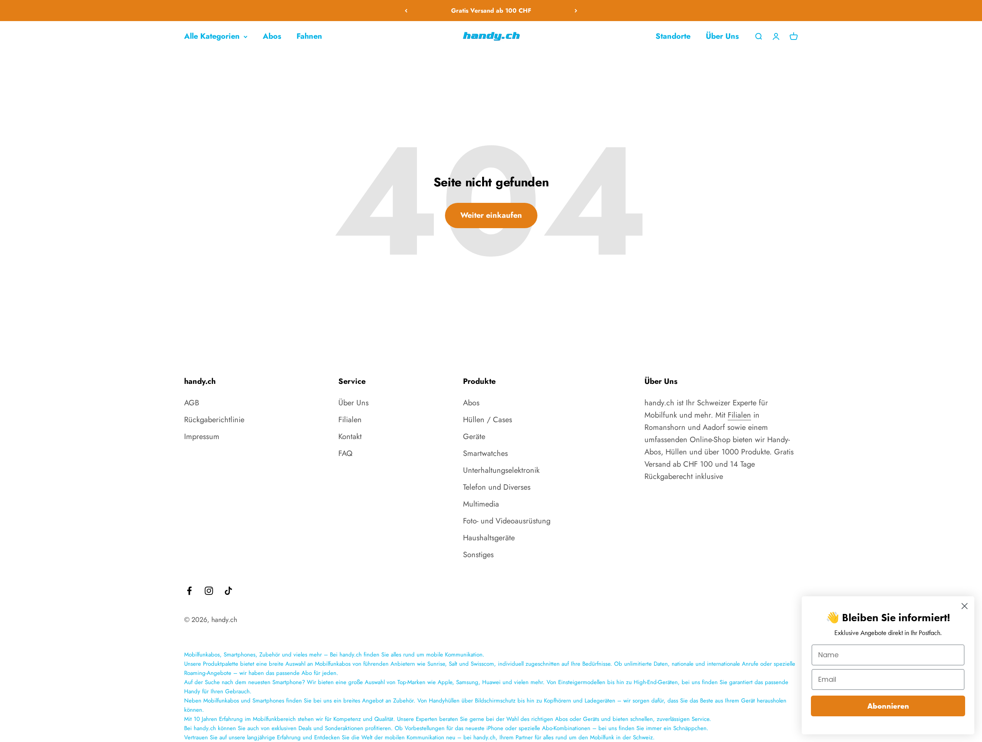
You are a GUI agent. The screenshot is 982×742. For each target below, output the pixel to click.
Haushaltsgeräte (489, 537)
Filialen (350, 419)
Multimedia (481, 504)
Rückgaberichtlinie (214, 419)
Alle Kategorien (212, 36)
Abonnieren (888, 706)
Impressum (201, 436)
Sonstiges (478, 554)
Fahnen (309, 36)
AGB (191, 402)
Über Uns (722, 36)
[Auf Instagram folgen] (209, 591)
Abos (272, 36)
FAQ (345, 453)
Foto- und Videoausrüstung (506, 520)
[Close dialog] (964, 606)
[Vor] (576, 10)
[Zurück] (406, 10)
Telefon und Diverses (497, 487)
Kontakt (350, 436)
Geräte (474, 436)
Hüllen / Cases (487, 419)
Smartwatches (485, 453)
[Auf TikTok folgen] (228, 591)
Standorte (673, 36)
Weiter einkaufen (491, 215)
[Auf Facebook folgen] (189, 591)
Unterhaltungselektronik (501, 470)
